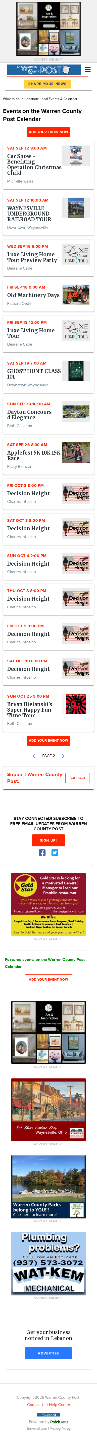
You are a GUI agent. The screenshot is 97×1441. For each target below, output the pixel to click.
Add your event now (48, 132)
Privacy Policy (60, 1429)
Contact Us (36, 1404)
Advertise (48, 1353)
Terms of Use (37, 1429)
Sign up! (48, 840)
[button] (34, 756)
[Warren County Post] (44, 69)
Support (78, 778)
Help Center (59, 1404)
